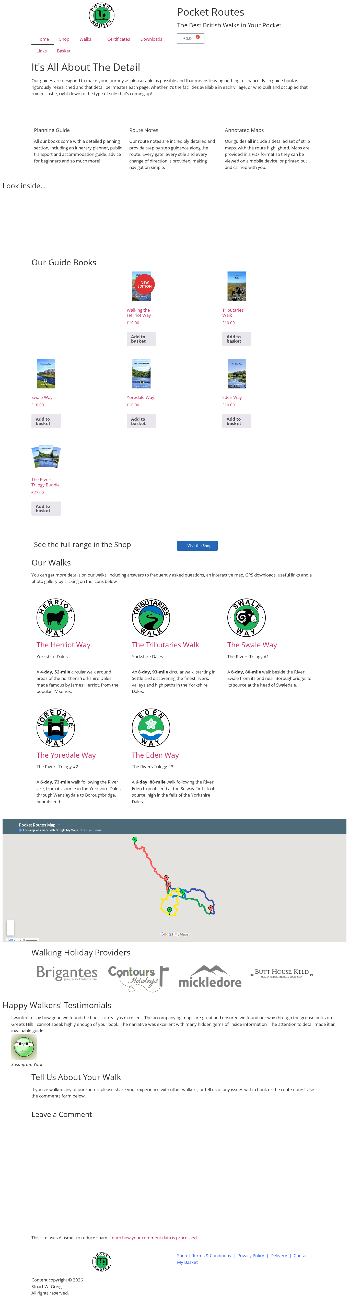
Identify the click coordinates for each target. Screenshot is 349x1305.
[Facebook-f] (183, 1285)
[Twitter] (197, 1285)
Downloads (151, 39)
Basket (64, 51)
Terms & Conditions (211, 1255)
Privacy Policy (250, 1255)
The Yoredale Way (66, 755)
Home (43, 39)
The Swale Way (252, 644)
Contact (302, 1255)
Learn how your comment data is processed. (154, 1238)
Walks (85, 39)
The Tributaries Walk (165, 644)
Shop (64, 39)
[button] (7, 220)
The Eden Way (155, 755)
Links (42, 51)
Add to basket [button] (138, 339)
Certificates (118, 39)
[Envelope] (211, 1285)
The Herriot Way (63, 644)
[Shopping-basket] (224, 1285)
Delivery (279, 1255)
